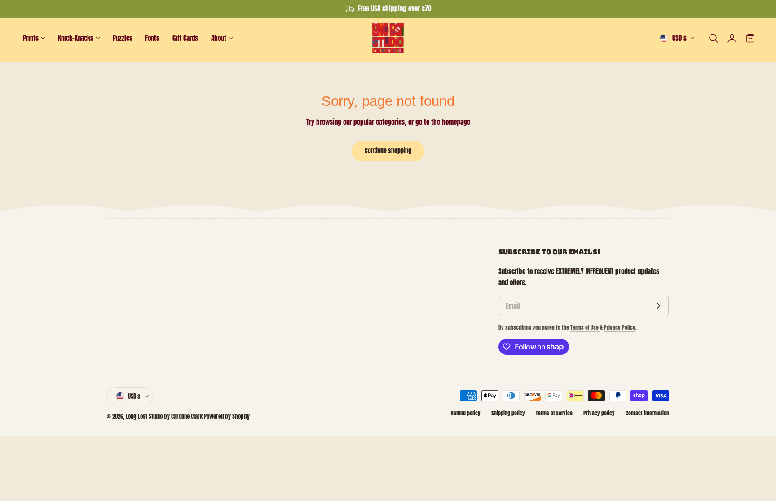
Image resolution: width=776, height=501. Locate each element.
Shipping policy (508, 413)
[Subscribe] (658, 306)
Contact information (647, 413)
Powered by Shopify (227, 416)
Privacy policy (599, 413)
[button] (713, 38)
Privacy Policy (619, 327)
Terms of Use (585, 327)
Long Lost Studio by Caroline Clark (164, 416)
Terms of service (554, 413)
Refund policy (466, 413)
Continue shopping (388, 151)
